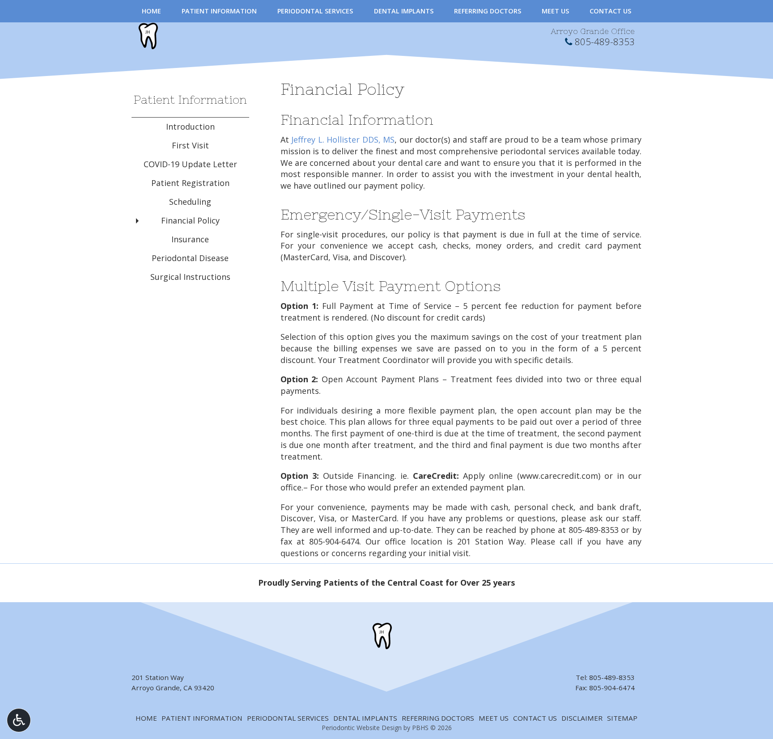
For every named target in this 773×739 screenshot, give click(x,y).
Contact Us (610, 11)
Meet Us (555, 11)
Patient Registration (190, 182)
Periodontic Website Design (362, 727)
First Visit (190, 145)
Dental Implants (403, 11)
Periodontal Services (315, 11)
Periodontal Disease (190, 258)
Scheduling (190, 201)
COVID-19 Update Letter (190, 164)
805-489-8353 (605, 41)
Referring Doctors (487, 11)
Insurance (190, 239)
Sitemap (622, 718)
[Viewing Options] (19, 720)
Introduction (190, 126)
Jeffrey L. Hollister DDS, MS (343, 139)
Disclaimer (582, 718)
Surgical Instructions (190, 276)
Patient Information (219, 11)
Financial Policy (190, 220)
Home (151, 11)
